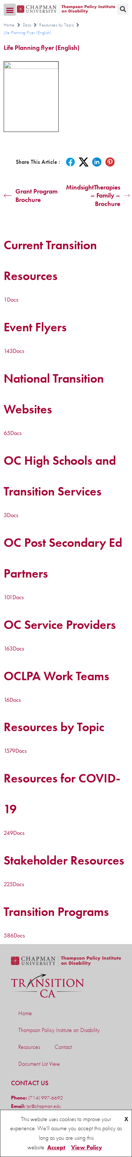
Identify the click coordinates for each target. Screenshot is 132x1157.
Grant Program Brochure (36, 195)
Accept (56, 1147)
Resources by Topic (56, 25)
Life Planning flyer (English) (42, 47)
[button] (10, 10)
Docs (27, 25)
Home (9, 25)
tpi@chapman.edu (43, 1106)
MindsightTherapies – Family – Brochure (93, 195)
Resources (29, 1047)
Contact (63, 1047)
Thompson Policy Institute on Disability (59, 1030)
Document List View (39, 1064)
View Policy (86, 1147)
